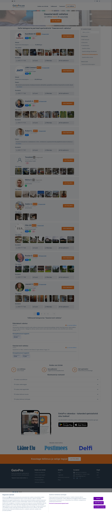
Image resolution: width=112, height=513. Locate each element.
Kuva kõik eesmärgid (99, 507)
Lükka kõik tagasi (98, 502)
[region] (56, 502)
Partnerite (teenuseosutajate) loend (58, 503)
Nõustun (98, 498)
